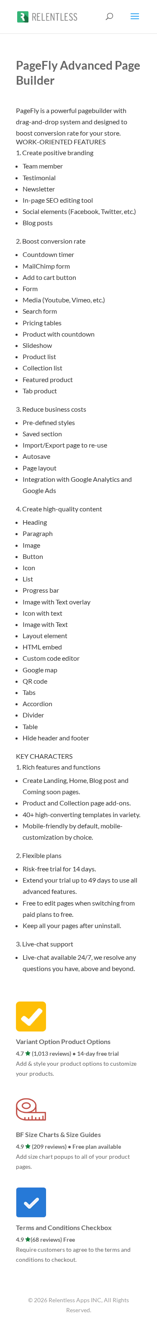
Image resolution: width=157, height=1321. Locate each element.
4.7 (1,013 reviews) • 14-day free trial (67, 1053)
